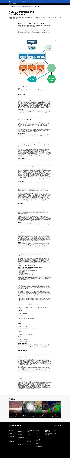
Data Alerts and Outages (12, 440)
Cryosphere (19, 435)
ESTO (31, 279)
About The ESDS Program (14, 6)
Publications (28, 444)
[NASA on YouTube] (60, 425)
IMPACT (20, 6)
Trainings (28, 435)
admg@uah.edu (43, 37)
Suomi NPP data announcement (31, 1)
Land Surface (20, 438)
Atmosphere (19, 431)
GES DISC (37, 436)
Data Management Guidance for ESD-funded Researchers (47, 431)
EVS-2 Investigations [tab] (28, 304)
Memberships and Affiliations (47, 438)
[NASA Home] (10, 4)
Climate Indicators (20, 434)
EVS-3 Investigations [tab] (21, 304)
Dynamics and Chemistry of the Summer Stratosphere (26, 318)
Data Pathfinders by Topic (21, 429)
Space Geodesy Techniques (11, 437)
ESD (20, 277)
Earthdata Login (11, 441)
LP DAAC (37, 437)
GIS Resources (29, 441)
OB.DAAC (37, 443)
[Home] (15, 4)
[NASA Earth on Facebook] (55, 425)
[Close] (61, 1)
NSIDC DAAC (38, 440)
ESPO (18, 356)
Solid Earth (19, 441)
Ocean (19, 440)
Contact (55, 433)
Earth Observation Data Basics (30, 431)
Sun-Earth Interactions (21, 443)
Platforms (10, 433)
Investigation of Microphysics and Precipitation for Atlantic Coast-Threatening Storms (30, 324)
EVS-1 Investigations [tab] (36, 304)
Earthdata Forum (29, 432)
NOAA (50, 363)
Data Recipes (29, 440)
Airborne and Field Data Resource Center (39, 448)
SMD (30, 292)
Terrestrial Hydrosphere (21, 444)
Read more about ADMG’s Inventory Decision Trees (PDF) (26, 265)
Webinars (28, 434)
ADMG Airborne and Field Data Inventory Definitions (40, 18)
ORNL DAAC (31, 334)
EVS (27, 278)
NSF (30, 364)
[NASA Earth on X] (58, 425)
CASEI (37, 26)
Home (9, 6)
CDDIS (37, 433)
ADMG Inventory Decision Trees (52, 17)
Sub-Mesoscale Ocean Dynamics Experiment (24, 337)
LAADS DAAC (38, 439)
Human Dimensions (21, 437)
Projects (10, 438)
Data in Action (29, 438)
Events (55, 430)
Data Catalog (11, 430)
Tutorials (28, 437)
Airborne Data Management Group (26, 6)
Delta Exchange (20, 331)
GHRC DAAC (35, 328)
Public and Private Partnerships (47, 436)
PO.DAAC (28, 341)
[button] (37, 61)
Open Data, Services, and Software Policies (48, 434)
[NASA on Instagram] (56, 425)
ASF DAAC (37, 430)
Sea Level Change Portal (39, 446)
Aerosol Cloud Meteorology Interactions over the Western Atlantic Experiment (29, 311)
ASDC (31, 315)
